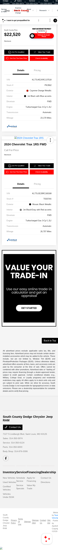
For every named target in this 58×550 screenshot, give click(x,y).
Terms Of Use (20, 521)
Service (21, 472)
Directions (45, 482)
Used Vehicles (9, 482)
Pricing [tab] (37, 70)
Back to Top (50, 340)
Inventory (9, 472)
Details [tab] (20, 70)
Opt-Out (49, 521)
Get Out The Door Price (18, 58)
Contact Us (14, 427)
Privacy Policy (14, 521)
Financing (34, 472)
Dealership (48, 472)
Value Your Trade (44, 52)
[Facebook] (6, 458)
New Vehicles (9, 478)
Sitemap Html (35, 521)
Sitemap (27, 522)
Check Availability (41, 58)
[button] (16, 52)
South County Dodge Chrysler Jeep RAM (6, 521)
